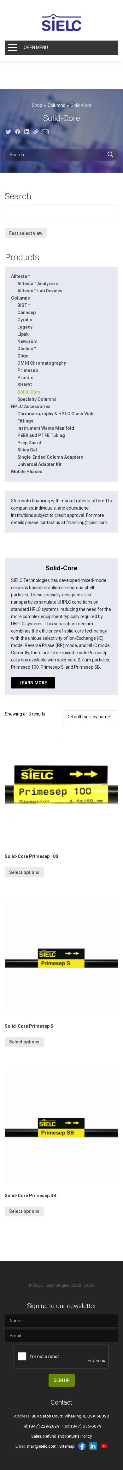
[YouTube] (104, 1446)
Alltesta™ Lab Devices (39, 290)
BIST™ (23, 305)
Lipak (23, 334)
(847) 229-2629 (44, 1426)
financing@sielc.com (86, 522)
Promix (25, 377)
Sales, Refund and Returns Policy (61, 1436)
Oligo (23, 355)
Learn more (33, 682)
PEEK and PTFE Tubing (41, 435)
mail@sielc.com (41, 1446)
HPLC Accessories (30, 406)
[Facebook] (82, 1446)
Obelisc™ (26, 348)
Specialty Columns (36, 399)
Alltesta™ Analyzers (37, 283)
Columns (56, 105)
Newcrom (27, 341)
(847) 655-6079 (86, 1426)
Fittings (25, 420)
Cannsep (26, 312)
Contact (61, 1402)
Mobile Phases (26, 471)
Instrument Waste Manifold (45, 428)
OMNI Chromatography (41, 363)
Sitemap (67, 1446)
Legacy (24, 326)
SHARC (24, 384)
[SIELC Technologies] (61, 22)
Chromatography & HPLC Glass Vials (56, 413)
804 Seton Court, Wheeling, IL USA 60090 (70, 1415)
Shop (37, 105)
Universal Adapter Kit (39, 464)
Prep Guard (29, 442)
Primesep (27, 370)
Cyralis (24, 319)
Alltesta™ (20, 276)
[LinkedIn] (93, 1446)
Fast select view (25, 233)
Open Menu (36, 47)
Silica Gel (27, 449)
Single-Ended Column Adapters (50, 457)
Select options (24, 872)
